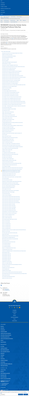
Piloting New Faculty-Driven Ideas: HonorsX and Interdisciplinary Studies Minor (12, 264)
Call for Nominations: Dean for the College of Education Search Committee (11, 99)
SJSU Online (3, 12)
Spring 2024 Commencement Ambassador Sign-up (8, 187)
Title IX (14, 313)
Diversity (14, 315)
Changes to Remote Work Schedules (6, 113)
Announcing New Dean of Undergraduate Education (8, 69)
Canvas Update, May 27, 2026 (6, 110)
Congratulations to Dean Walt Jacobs (6, 261)
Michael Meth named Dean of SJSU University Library (8, 241)
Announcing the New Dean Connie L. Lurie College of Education (10, 83)
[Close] (28, 391)
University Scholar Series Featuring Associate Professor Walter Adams (11, 202)
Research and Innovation (5, 8)
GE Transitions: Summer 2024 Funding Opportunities (8, 128)
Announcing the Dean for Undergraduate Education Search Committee (10, 72)
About (2, 14)
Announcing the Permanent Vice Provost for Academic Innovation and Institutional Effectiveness (14, 229)
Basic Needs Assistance (5, 349)
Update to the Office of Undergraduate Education (8, 214)
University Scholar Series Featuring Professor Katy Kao (9, 210)
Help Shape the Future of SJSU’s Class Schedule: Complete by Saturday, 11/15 (12, 133)
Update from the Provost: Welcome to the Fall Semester (9, 213)
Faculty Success (6, 20)
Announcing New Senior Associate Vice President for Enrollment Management (12, 71)
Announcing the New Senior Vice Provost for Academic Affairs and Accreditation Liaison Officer (13, 84)
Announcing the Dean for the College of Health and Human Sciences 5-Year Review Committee (14, 77)
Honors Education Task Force (5, 240)
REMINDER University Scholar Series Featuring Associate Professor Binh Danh (12, 169)
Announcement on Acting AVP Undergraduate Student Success (10, 65)
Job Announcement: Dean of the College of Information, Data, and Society (11, 145)
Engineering (3, 329)
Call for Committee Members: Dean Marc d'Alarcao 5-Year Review (10, 93)
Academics (3, 2)
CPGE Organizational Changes (6, 89)
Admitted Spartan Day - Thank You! (6, 63)
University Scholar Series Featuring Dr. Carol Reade (8, 204)
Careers (2, 356)
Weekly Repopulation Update (6, 252)
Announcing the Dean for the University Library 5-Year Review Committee (11, 78)
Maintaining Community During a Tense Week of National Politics (10, 154)
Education (2, 328)
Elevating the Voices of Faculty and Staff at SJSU (8, 267)
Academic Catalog (4, 348)
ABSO (17, 20)
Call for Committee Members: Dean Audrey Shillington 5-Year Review (10, 92)
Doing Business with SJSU (5, 373)
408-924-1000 (4, 385)
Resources (24, 20)
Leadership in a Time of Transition (6, 151)
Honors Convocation (4, 134)
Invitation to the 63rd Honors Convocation (7, 142)
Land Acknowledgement (14, 317)
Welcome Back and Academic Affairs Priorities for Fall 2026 (9, 219)
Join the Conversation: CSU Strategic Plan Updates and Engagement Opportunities (12, 146)
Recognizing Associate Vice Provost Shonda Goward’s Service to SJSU (11, 172)
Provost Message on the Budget (6, 166)
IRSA (21, 20)
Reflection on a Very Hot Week (6, 231)
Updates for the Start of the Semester (7, 216)
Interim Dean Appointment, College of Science (8, 139)
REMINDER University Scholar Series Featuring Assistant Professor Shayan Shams (12, 167)
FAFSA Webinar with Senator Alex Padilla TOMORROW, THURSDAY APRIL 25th (12, 125)
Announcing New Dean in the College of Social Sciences (9, 68)
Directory (2, 371)
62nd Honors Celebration (5, 60)
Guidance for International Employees (6, 131)
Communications (13, 16)
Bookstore (2, 353)
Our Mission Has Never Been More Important (7, 161)
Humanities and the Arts (5, 336)
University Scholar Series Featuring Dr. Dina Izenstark (8, 205)
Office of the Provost (7, 16)
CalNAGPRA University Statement (6, 270)
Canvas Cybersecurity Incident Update (7, 107)
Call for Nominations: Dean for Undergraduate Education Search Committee (11, 98)
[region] (14, 393)
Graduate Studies (4, 331)
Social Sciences (3, 342)
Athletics (2, 10)
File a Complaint (3, 376)
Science (2, 340)
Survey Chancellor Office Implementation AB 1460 (8, 276)
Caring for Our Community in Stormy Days (7, 54)
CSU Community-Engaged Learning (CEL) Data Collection (9, 90)
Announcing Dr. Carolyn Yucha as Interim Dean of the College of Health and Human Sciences (13, 66)
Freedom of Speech (4, 360)
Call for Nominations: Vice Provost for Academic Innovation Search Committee (11, 104)
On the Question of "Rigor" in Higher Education (8, 158)
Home (1, 16)
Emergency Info (3, 375)
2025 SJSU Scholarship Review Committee (7, 57)
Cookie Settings (14, 320)
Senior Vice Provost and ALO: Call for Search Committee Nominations (10, 184)
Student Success (12, 20)
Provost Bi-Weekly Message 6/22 (6, 243)
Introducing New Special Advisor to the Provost (8, 140)
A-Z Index (2, 346)
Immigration (3, 362)
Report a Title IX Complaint (6, 378)
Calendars (2, 355)
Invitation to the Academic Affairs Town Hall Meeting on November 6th (11, 143)
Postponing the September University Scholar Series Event (9, 164)
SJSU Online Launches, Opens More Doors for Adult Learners (9, 232)
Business (2, 326)
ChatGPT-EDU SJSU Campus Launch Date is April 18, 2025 (9, 116)
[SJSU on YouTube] (19, 307)
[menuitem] (1, 20)
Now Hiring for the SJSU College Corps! (7, 155)
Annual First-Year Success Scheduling (6, 87)
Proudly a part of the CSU (4, 389)
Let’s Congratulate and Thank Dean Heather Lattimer (8, 152)
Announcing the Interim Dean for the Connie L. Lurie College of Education (11, 80)
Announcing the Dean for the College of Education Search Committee (10, 74)
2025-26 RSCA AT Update (5, 59)
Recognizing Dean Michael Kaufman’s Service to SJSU (8, 175)
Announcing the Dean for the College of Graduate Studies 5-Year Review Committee (12, 75)
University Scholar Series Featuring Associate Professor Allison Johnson (11, 199)
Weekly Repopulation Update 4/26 (6, 255)
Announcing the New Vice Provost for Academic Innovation (9, 86)
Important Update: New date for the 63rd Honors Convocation (10, 137)
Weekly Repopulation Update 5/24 (6, 258)
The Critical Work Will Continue (6, 193)
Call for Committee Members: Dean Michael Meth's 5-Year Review (10, 95)
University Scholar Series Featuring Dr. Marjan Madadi (8, 208)
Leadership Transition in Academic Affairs (7, 149)
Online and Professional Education (7, 338)
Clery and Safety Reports (5, 351)
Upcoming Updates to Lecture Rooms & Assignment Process (9, 211)
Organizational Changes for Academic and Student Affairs (9, 160)
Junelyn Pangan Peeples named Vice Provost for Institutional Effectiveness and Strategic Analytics (14, 273)
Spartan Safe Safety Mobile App (6, 363)
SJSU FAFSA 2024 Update (5, 178)
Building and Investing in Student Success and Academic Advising (10, 235)
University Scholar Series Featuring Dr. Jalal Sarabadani (9, 207)
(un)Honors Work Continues (5, 234)
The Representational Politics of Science (7, 249)
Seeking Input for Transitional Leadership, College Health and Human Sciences (11, 181)
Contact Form (3, 369)
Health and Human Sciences (6, 333)
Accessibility (14, 310)
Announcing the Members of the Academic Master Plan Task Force (10, 81)
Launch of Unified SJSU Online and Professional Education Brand (10, 148)
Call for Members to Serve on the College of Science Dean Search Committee (11, 96)
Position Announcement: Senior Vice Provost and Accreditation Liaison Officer (11, 163)
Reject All (26, 394)
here (12, 38)
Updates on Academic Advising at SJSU (7, 217)
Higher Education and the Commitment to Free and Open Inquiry (10, 238)
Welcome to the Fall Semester (6, 220)
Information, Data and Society (6, 335)
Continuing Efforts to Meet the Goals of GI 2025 (8, 119)
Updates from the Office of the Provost (7, 278)
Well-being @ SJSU (4, 365)
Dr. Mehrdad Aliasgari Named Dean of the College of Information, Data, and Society (12, 122)
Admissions (3, 4)
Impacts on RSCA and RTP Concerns (6, 136)
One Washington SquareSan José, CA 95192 (5, 384)
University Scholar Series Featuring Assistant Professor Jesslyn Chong (11, 196)
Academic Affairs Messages (4, 17)
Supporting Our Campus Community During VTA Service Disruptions (10, 190)
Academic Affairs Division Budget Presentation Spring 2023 (9, 62)
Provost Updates (19, 16)
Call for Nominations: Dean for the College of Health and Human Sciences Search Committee (13, 101)
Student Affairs (4, 6)
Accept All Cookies (20, 394)
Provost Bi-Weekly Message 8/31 (6, 246)
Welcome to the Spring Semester (6, 223)
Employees (3, 358)
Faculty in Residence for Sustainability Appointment (8, 237)
